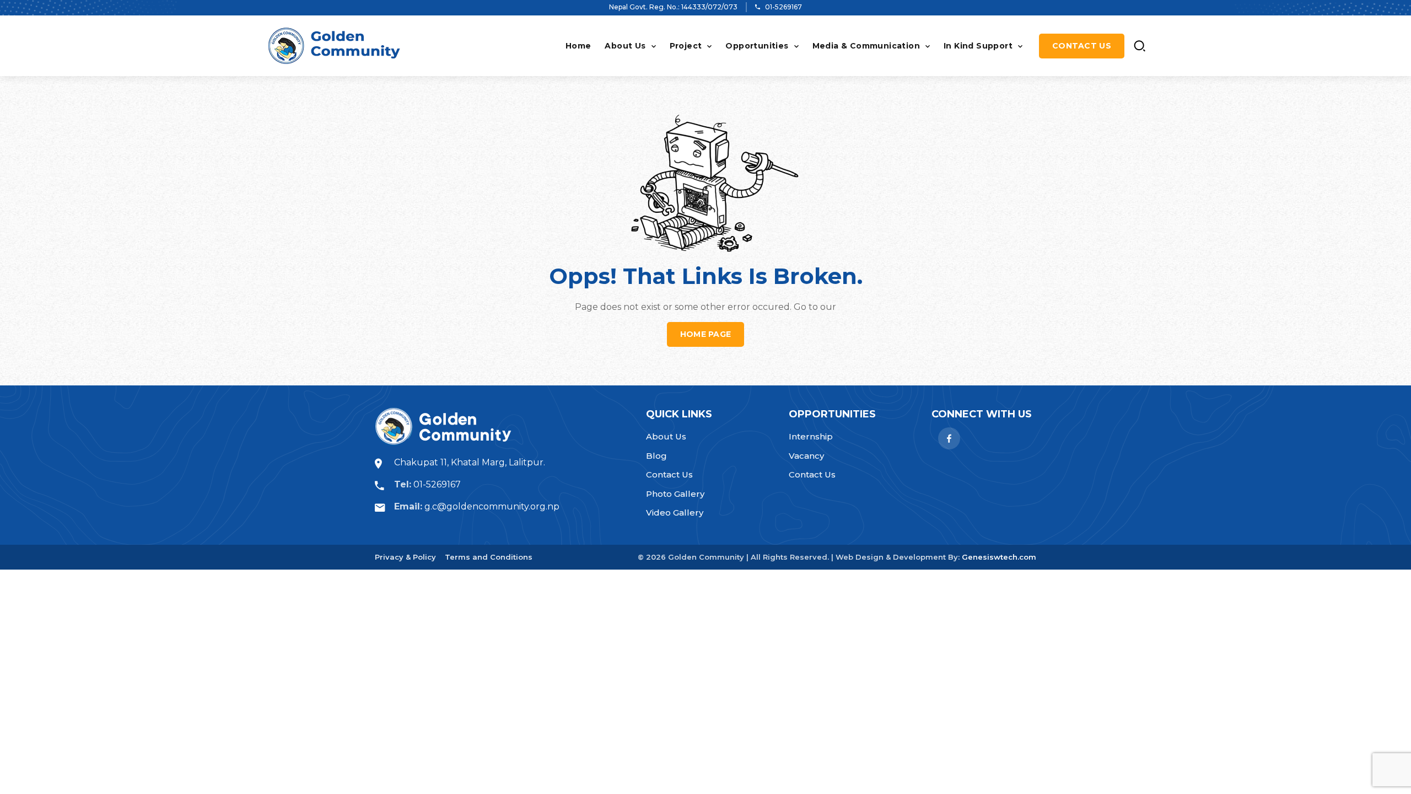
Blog (656, 455)
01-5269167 (783, 7)
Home (578, 46)
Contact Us (1081, 46)
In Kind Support (978, 46)
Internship (811, 436)
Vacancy (806, 455)
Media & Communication (866, 46)
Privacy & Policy (405, 556)
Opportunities (756, 46)
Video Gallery (674, 512)
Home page (705, 334)
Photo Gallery (675, 494)
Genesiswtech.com (999, 556)
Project (686, 46)
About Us (625, 46)
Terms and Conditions (488, 556)
